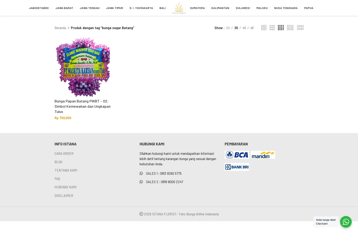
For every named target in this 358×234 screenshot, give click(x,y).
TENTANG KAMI (66, 170)
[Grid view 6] (300, 27)
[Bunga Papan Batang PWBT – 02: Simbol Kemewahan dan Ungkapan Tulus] (84, 67)
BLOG (58, 161)
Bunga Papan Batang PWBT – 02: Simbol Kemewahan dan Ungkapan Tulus (83, 106)
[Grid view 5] (290, 27)
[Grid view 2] (263, 27)
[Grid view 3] (272, 27)
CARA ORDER (64, 153)
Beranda (60, 27)
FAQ (57, 178)
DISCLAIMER (64, 195)
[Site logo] (179, 7)
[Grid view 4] (281, 27)
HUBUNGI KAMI (66, 187)
